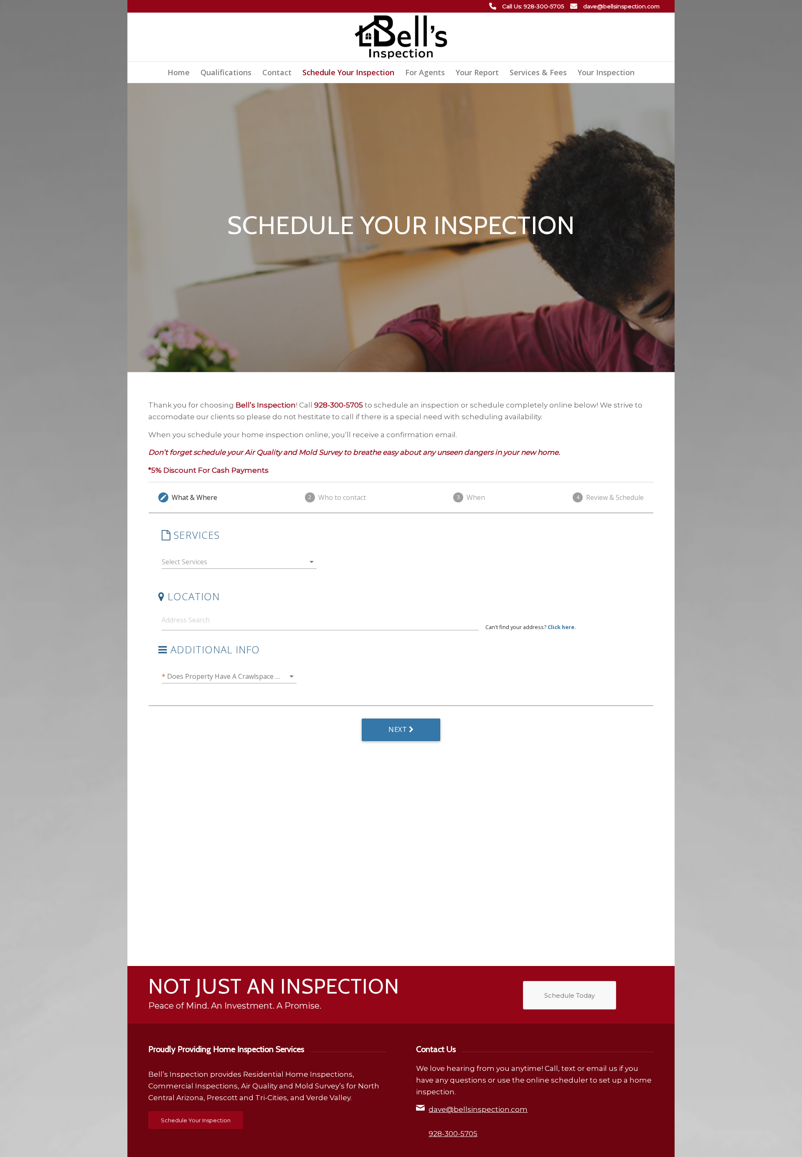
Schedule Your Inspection (348, 72)
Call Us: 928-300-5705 (533, 6)
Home (179, 72)
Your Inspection (606, 72)
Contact (277, 72)
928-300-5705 (453, 1133)
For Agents (425, 72)
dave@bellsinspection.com (621, 6)
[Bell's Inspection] (401, 37)
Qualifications (225, 72)
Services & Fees (538, 72)
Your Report (477, 72)
